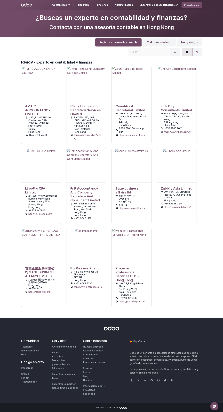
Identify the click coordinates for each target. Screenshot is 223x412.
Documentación (30, 350)
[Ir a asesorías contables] (41, 83)
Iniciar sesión (170, 4)
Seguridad (89, 393)
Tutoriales (27, 346)
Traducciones (29, 381)
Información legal (93, 386)
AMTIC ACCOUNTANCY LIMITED (38, 110)
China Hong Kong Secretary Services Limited (85, 110)
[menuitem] (83, 5)
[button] (159, 42)
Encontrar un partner (64, 384)
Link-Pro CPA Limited (35, 190)
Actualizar (58, 356)
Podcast (87, 372)
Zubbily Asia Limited (176, 188)
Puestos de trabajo (94, 362)
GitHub (25, 373)
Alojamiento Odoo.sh (64, 346)
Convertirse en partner (65, 387)
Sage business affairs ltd (127, 190)
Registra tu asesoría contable (118, 42)
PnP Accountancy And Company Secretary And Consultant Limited (85, 194)
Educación (58, 368)
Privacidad (89, 389)
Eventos (87, 368)
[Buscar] (175, 52)
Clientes (88, 380)
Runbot (25, 377)
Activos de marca (93, 350)
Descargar (27, 367)
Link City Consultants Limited (176, 108)
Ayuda (55, 352)
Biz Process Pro (82, 268)
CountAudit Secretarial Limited (130, 108)
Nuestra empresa (93, 346)
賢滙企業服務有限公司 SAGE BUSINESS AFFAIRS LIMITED (40, 272)
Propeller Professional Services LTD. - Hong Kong (127, 274)
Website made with (107, 407)
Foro (23, 354)
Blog (85, 376)
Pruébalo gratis (191, 5)
